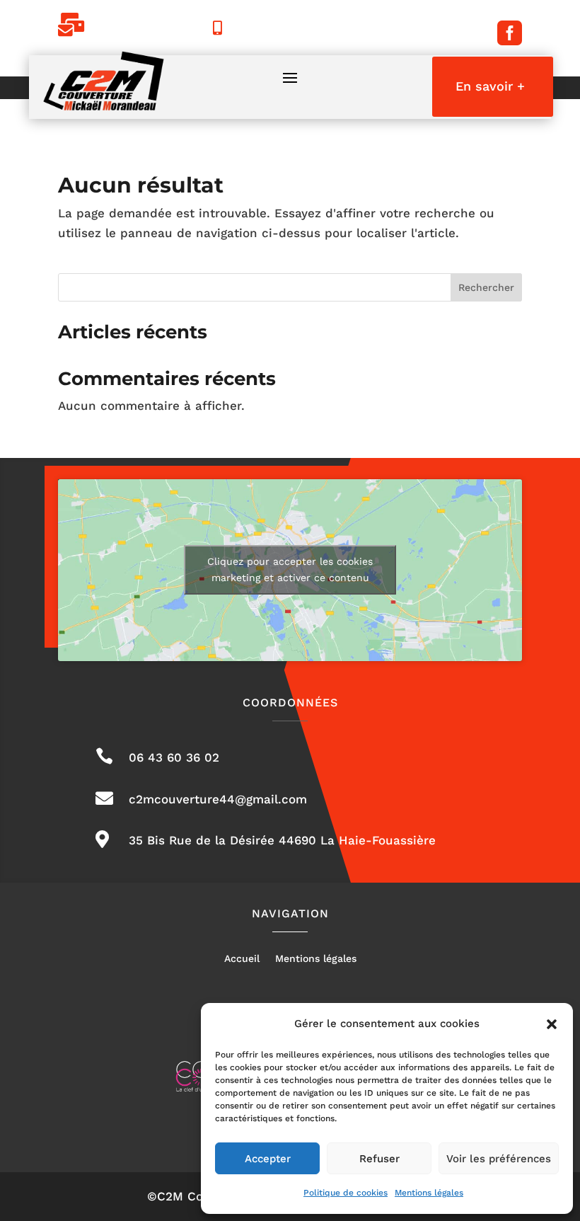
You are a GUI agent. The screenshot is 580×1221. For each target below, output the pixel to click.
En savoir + (490, 86)
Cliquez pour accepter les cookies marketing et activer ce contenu (290, 569)
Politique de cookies (345, 1193)
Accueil (242, 958)
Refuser (379, 1158)
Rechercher (486, 287)
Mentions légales (429, 1193)
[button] (552, 1024)
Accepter (268, 1158)
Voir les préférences (498, 1158)
